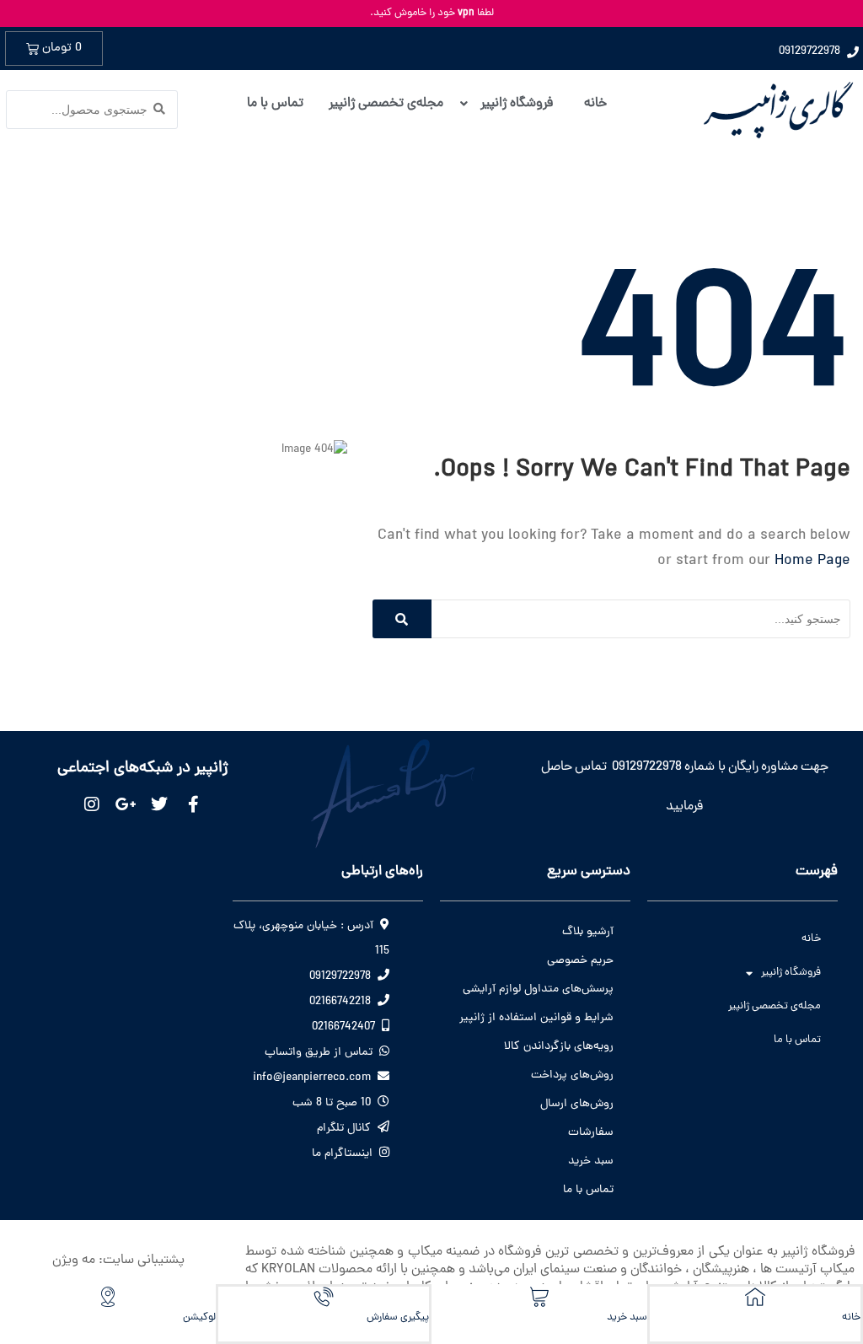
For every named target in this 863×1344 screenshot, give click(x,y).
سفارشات (591, 1133)
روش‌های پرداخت (572, 1075)
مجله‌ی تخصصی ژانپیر (774, 1006)
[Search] (402, 618)
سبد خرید (591, 1161)
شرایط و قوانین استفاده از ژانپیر (536, 1018)
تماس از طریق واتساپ (319, 1053)
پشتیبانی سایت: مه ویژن (118, 1260)
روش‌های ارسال (577, 1104)
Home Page (812, 561)
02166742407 (343, 1027)
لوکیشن (199, 1317)
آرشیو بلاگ (588, 932)
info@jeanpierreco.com (312, 1078)
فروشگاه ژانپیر (791, 973)
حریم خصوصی (580, 961)
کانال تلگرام (344, 1128)
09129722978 (340, 977)
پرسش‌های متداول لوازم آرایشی (538, 989)
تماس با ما (797, 1040)
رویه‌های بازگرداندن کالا (559, 1047)
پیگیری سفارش (398, 1317)
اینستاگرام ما (342, 1154)
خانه (811, 939)
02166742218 (340, 1002)
